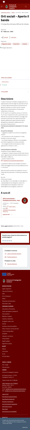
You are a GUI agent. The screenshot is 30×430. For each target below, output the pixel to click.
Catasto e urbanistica (7, 319)
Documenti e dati (6, 303)
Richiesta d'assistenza (7, 402)
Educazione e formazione (8, 309)
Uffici (3, 294)
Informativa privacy (7, 406)
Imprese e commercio (7, 336)
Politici (3, 299)
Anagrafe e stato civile (8, 321)
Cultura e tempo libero (7, 331)
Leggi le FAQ (5, 394)
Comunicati (5, 351)
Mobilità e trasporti (7, 316)
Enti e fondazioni (6, 296)
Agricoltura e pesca (7, 343)
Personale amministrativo (8, 301)
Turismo (4, 324)
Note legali (5, 409)
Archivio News (5, 356)
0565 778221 (12, 206)
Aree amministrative (7, 291)
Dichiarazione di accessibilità (9, 411)
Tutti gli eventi (5, 367)
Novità (13, 12)
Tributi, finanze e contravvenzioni (10, 329)
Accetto (25, 427)
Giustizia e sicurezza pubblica (9, 326)
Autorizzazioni (5, 339)
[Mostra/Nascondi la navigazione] (2, 6)
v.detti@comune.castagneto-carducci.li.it (9, 210)
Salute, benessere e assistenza (10, 311)
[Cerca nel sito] (26, 7)
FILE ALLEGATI (4, 91)
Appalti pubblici (6, 341)
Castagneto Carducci (5, 12)
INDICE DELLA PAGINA (6, 77)
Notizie (4, 349)
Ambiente (4, 334)
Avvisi (3, 354)
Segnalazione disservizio (8, 399)
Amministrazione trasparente (9, 404)
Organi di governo (6, 289)
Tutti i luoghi (5, 365)
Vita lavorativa (6, 314)
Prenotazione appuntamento (9, 397)
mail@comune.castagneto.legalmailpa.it (13, 160)
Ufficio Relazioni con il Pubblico (10, 383)
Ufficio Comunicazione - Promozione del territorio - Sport (11, 199)
